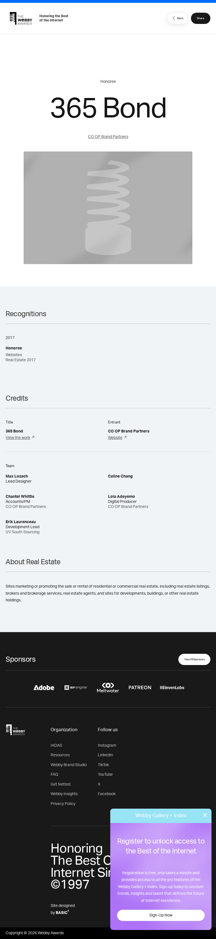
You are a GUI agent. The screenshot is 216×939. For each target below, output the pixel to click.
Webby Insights (64, 794)
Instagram (107, 746)
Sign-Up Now (160, 915)
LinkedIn (105, 755)
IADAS (56, 746)
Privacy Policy (63, 804)
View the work (18, 438)
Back (180, 18)
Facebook (107, 794)
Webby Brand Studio (69, 765)
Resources (60, 755)
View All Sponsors (194, 659)
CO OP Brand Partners (108, 137)
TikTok (103, 765)
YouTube (105, 775)
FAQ (54, 775)
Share (200, 18)
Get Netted (60, 784)
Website (115, 438)
